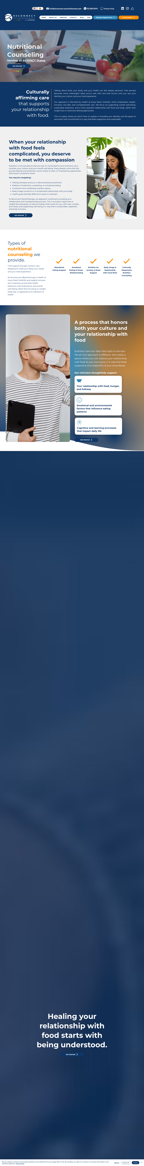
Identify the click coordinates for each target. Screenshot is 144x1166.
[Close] (141, 1162)
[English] (35, 8)
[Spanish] (40, 8)
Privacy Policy (20, 1164)
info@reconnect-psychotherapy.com (65, 9)
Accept (135, 1163)
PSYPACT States (34, 60)
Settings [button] (116, 1163)
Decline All (125, 1163)
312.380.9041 (92, 8)
